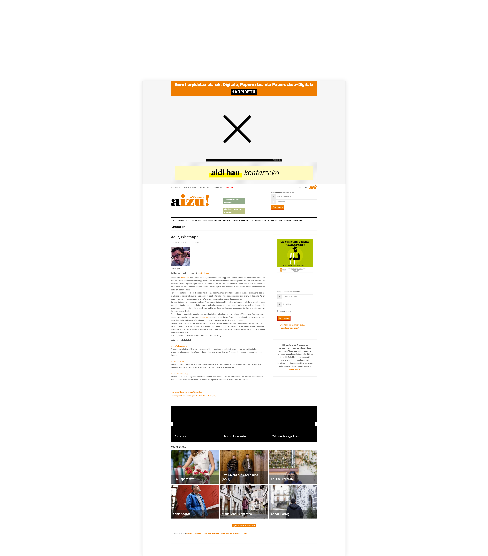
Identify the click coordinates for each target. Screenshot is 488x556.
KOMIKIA (265, 221)
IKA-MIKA (226, 221)
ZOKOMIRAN (256, 221)
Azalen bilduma (190, 187)
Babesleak (229, 187)
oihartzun (204, 317)
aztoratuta (185, 277)
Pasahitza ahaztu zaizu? (289, 328)
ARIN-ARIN (235, 221)
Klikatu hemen (295, 369)
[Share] (300, 187)
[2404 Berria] (244, 173)
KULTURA (245, 221)
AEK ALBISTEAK (285, 221)
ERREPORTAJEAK (214, 221)
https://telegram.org (179, 346)
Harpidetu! (218, 187)
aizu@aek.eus (203, 273)
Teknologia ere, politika (285, 436)
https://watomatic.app (179, 373)
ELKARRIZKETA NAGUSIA (181, 221)
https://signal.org (177, 361)
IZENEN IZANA (298, 221)
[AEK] (313, 187)
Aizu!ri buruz (205, 187)
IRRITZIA (274, 221)
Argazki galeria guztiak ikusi (243, 525)
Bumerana (180, 436)
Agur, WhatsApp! (185, 237)
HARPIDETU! (244, 92)
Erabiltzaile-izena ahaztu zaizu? (292, 325)
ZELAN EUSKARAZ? (199, 221)
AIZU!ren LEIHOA (178, 227)
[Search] (306, 187)
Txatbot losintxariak (235, 436)
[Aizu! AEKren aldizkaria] (190, 200)
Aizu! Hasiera (175, 187)
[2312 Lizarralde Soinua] (295, 255)
